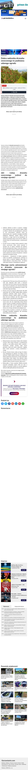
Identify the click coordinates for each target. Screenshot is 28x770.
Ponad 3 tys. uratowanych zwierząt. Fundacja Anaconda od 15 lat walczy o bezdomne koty (15, 623)
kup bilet (23, 580)
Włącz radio (15, 92)
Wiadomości (4, 55)
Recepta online (18, 764)
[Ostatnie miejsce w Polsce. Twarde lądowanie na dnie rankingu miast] (21, 706)
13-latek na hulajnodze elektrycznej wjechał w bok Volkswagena (13, 615)
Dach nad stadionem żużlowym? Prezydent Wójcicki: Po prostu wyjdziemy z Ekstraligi (14, 620)
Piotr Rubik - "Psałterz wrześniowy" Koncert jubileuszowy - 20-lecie (19, 595)
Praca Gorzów (11, 764)
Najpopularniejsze (19, 606)
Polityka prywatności (12, 765)
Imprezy (4, 561)
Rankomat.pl (4, 765)
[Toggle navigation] (25, 19)
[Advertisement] (14, 35)
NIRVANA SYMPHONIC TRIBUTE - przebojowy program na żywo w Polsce (19, 576)
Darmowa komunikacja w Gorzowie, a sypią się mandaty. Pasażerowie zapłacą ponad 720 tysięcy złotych (14, 612)
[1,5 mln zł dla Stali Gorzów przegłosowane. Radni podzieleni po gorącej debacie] (21, 717)
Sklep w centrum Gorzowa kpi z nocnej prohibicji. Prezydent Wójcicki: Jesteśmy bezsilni (14, 626)
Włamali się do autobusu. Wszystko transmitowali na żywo (14, 617)
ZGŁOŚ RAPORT (14, 393)
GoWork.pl (24, 764)
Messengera (16, 388)
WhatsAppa (22, 388)
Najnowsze (6, 606)
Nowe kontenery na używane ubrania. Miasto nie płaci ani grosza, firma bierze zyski (14, 609)
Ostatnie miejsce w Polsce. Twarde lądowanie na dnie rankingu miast (13, 629)
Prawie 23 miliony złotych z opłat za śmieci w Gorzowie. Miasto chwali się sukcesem (14, 631)
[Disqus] (14, 427)
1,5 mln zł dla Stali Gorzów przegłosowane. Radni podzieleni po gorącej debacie (15, 634)
